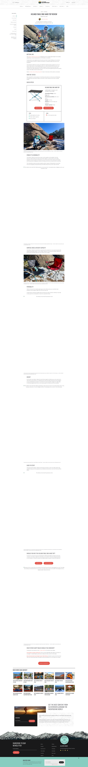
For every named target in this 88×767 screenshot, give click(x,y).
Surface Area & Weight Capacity (13, 24)
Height (15, 29)
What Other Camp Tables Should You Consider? (13, 38)
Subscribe (16, 752)
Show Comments (44, 663)
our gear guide (42, 650)
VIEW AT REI (38, 563)
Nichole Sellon (45, 19)
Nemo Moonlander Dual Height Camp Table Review (37, 656)
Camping (45, 11)
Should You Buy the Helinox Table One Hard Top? (13, 34)
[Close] (78, 758)
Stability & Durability (13, 22)
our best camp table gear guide (35, 71)
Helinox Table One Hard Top (33, 56)
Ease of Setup (14, 31)
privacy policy (56, 764)
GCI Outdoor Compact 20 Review (33, 652)
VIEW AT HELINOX (48, 563)
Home (42, 11)
